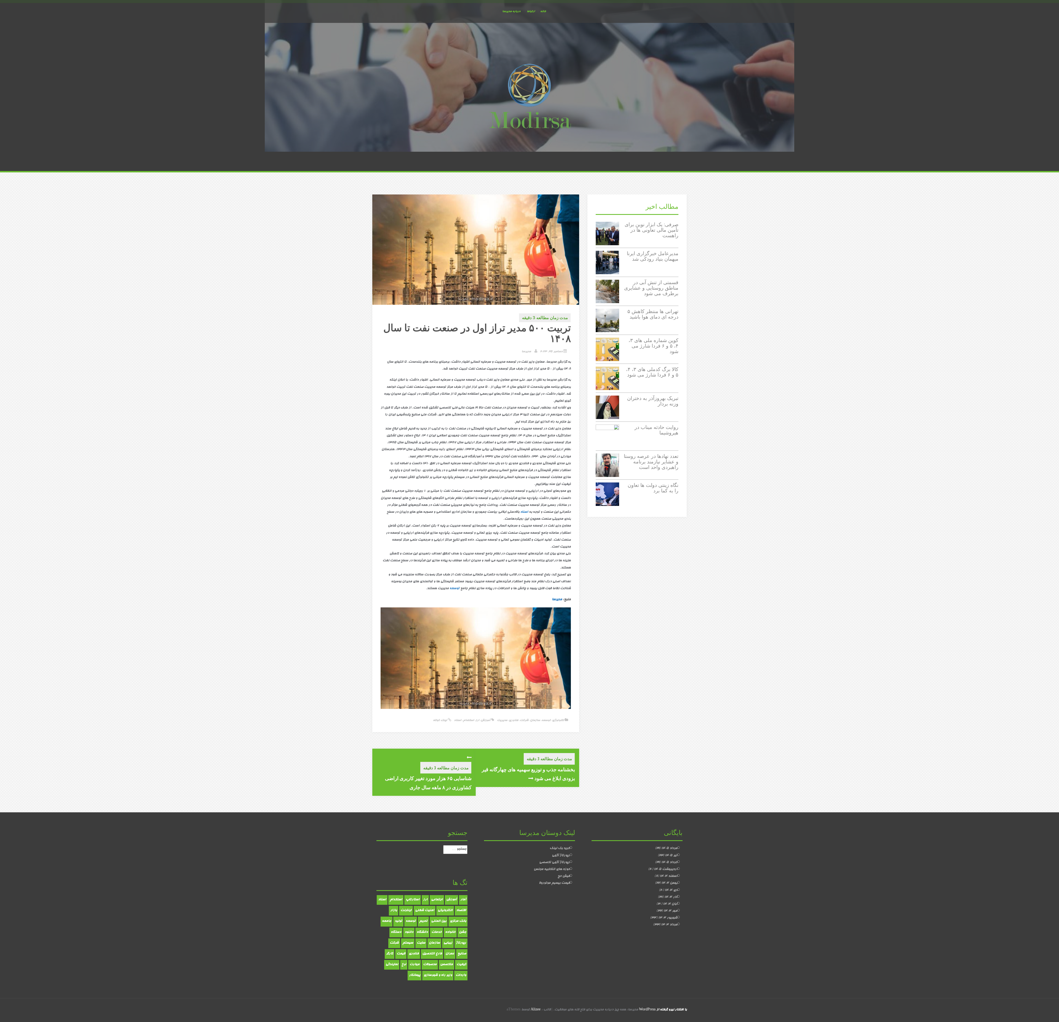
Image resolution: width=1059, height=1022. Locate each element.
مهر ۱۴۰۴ (670, 911)
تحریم (423, 921)
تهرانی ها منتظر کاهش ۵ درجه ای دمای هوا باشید (652, 314)
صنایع (462, 954)
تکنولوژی (558, 720)
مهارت (414, 965)
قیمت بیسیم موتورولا (554, 883)
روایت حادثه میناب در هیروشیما (656, 430)
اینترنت (405, 910)
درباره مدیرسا (511, 11)
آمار (463, 900)
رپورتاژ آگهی (561, 856)
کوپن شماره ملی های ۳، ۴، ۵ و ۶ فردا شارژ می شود (653, 345)
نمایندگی (392, 965)
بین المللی (438, 921)
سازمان (535, 720)
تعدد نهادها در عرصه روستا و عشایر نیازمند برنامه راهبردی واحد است (651, 461)
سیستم (407, 943)
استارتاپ (412, 900)
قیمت (401, 954)
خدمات (436, 932)
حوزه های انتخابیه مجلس (552, 869)
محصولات (430, 965)
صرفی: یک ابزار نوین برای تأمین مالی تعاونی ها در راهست (651, 230)
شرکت (524, 720)
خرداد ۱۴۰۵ (669, 862)
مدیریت (502, 720)
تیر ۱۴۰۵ (671, 856)
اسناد (524, 512)
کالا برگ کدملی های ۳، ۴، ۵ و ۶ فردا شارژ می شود (652, 372)
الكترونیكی (445, 910)
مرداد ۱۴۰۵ (669, 848)
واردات (461, 975)
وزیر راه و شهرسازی (438, 975)
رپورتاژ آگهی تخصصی (554, 862)
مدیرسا (526, 351)
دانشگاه (422, 932)
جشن (462, 932)
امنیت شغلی (424, 910)
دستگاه (396, 932)
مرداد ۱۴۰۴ (669, 925)
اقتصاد (461, 910)
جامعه (386, 921)
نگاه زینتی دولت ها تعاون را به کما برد (653, 488)
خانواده (450, 932)
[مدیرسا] (529, 97)
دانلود (409, 932)
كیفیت (461, 965)
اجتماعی (437, 900)
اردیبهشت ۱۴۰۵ (665, 869)
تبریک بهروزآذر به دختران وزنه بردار (652, 401)
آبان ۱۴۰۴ (670, 904)
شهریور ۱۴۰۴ (667, 918)
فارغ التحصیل (432, 954)
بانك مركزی (458, 921)
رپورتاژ (461, 943)
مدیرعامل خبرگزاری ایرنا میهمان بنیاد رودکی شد (652, 256)
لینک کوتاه (440, 720)
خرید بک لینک (560, 848)
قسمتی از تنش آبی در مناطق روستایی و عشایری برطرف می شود (651, 288)
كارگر (389, 954)
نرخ (404, 965)
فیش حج (564, 876)
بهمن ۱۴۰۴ (669, 883)
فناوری (513, 720)
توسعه (454, 589)
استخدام (468, 720)
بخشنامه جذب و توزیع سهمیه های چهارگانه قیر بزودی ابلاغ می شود (528, 773)
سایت (421, 943)
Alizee (536, 1010)
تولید (398, 921)
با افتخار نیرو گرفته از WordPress (663, 1010)
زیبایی (447, 943)
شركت (394, 943)
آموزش (485, 720)
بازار (393, 910)
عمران (449, 954)
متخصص (446, 965)
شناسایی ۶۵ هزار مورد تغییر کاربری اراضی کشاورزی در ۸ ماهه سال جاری (428, 782)
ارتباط (531, 11)
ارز (477, 720)
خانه (543, 11)
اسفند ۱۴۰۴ (668, 876)
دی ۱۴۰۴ (671, 890)
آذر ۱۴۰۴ (670, 897)
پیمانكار (414, 975)
